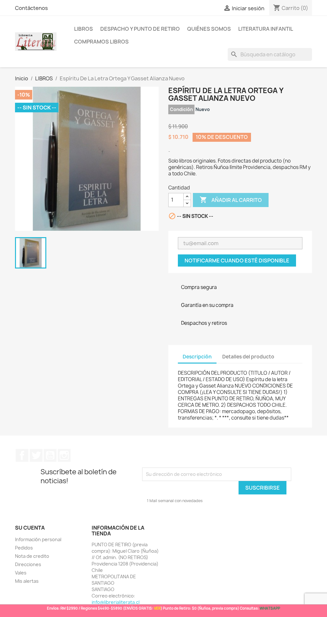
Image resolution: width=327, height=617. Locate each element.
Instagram (64, 455)
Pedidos (24, 548)
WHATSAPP (270, 608)
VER (157, 608)
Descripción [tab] (197, 356)
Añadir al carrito (231, 200)
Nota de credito (32, 556)
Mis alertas (27, 581)
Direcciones (28, 564)
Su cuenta (30, 527)
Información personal (38, 539)
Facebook (22, 455)
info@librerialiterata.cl (116, 602)
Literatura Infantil (265, 28)
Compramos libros (101, 41)
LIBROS (83, 28)
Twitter (36, 455)
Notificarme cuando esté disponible (237, 260)
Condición (181, 109)
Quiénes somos (209, 28)
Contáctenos (31, 8)
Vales (21, 573)
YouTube (50, 455)
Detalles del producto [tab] (248, 356)
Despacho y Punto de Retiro (140, 28)
